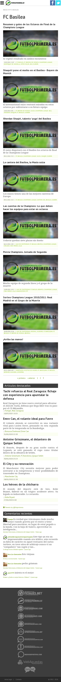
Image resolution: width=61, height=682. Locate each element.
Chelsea (7, 246)
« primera (21, 378)
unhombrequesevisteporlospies (20, 537)
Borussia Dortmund (12, 431)
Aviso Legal (8, 679)
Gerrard (7, 372)
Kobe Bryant (10, 497)
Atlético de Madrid (30, 370)
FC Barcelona (48, 331)
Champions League (45, 62)
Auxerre (40, 331)
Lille (20, 246)
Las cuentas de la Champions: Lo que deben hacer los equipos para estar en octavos (28, 207)
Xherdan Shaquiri (10, 112)
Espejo (10, 519)
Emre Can (25, 431)
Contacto (18, 679)
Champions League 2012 (43, 111)
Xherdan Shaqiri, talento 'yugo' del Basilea (27, 118)
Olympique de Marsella (12, 64)
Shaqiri (43, 156)
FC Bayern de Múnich (31, 62)
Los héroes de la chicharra (20, 484)
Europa (35, 64)
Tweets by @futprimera (14, 507)
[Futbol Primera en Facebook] (52, 1)
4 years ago (33, 577)
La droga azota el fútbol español (13, 549)
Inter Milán (25, 64)
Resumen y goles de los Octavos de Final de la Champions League (29, 26)
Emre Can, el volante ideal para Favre (28, 419)
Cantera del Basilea (44, 200)
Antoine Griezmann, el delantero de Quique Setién (27, 441)
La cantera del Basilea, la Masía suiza (24, 162)
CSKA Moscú (14, 246)
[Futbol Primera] (15, 1)
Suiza (33, 111)
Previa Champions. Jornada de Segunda (25, 252)
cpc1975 (11, 573)
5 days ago (38, 532)
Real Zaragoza (18, 411)
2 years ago (27, 549)
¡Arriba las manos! (13, 339)
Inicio (5, 10)
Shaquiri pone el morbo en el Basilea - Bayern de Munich (30, 72)
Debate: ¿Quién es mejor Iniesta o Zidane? (16, 577)
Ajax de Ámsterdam (22, 244)
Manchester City (22, 291)
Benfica (40, 244)
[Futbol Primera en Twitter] (58, 1)
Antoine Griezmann (12, 456)
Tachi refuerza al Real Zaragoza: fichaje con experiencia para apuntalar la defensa (29, 395)
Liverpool (20, 372)
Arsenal (33, 331)
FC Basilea (14, 10)
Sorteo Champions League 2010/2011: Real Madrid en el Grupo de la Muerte (27, 299)
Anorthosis (20, 370)
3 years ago (21, 558)
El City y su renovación (18, 464)
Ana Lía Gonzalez (15, 554)
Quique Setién (37, 456)
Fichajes (8, 411)
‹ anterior (31, 378)
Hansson (13, 372)
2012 (31, 64)
